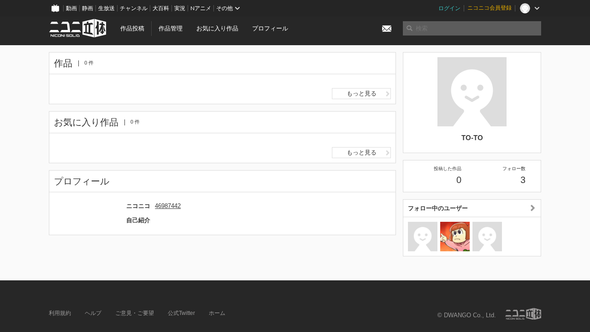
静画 (87, 8)
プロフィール (270, 28)
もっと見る (362, 93)
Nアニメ (200, 8)
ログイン (449, 8)
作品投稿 (132, 28)
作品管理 (171, 28)
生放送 (106, 8)
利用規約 (60, 313)
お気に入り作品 (217, 28)
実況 (179, 8)
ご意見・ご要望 (134, 313)
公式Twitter (181, 313)
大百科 (161, 8)
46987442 (168, 205)
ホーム (217, 313)
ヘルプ (93, 313)
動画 (71, 8)
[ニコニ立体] (523, 314)
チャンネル (134, 8)
